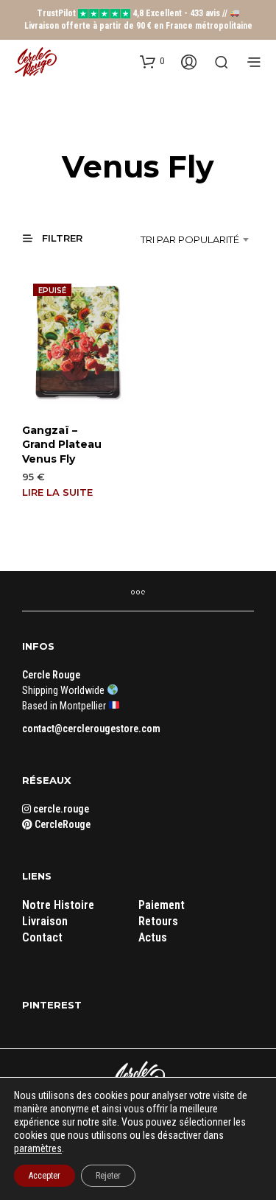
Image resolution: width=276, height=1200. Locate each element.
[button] (152, 61)
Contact (42, 937)
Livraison (45, 921)
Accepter (44, 1176)
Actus (152, 937)
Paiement (161, 905)
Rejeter (108, 1176)
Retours (158, 921)
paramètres (38, 1148)
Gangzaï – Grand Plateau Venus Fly (62, 445)
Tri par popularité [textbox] (190, 239)
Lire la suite (57, 492)
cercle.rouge (60, 809)
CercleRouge (61, 824)
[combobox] (185, 239)
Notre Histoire (58, 905)
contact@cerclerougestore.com (91, 728)
